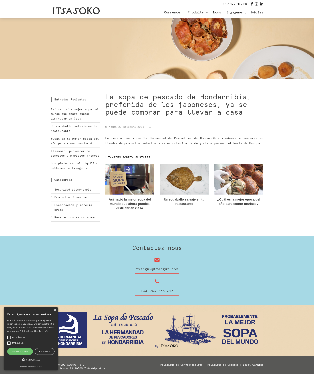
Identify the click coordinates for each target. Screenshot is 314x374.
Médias (257, 12)
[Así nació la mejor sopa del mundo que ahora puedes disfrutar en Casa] (129, 179)
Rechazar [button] (44, 351)
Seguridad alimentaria (72, 189)
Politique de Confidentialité (181, 365)
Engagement (236, 12)
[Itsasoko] (76, 11)
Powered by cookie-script (31, 366)
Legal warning (253, 365)
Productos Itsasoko (70, 197)
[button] (31, 360)
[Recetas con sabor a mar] (75, 224)
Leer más (43, 331)
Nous (217, 12)
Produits (197, 12)
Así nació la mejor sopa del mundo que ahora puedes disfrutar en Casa (130, 204)
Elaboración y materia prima (73, 207)
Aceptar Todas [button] (20, 351)
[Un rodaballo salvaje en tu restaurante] (184, 179)
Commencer (173, 12)
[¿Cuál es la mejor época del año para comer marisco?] (238, 179)
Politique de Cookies (222, 365)
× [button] (55, 310)
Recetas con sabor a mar (75, 217)
